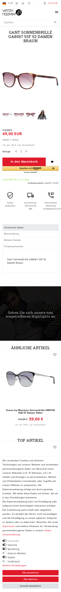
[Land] (4, 3)
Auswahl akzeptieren (30, 586)
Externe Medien (17, 553)
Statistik (12, 545)
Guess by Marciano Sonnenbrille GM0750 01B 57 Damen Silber (30, 411)
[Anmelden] (16, 3)
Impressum (8, 526)
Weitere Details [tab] (12, 240)
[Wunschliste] (28, 3)
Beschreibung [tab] (11, 233)
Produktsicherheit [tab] (13, 246)
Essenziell (13, 540)
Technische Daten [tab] (14, 227)
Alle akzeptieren (30, 572)
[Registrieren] (23, 3)
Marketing (14, 549)
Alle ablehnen (31, 579)
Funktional (14, 561)
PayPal (11, 557)
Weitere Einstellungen (14, 565)
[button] (30, 169)
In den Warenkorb (24, 161)
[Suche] (55, 22)
